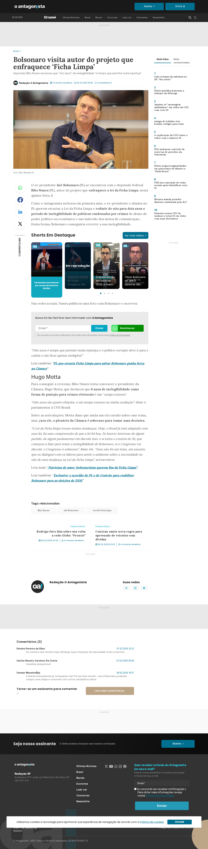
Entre (179, 6)
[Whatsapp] (115, 766)
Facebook (20, 200)
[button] (101, 293)
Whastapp (20, 187)
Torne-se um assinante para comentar (47, 689)
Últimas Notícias (71, 18)
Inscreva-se (127, 328)
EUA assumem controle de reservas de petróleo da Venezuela (168, 152)
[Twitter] (106, 766)
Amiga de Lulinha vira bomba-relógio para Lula (170, 123)
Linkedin (20, 212)
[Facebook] (124, 766)
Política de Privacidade (120, 335)
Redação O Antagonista (33, 83)
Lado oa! (127, 18)
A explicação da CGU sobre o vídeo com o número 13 (169, 137)
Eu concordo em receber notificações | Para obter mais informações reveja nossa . (64, 335)
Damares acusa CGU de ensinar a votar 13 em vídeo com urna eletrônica (171, 216)
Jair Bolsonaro (71, 511)
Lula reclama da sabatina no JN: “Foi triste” (171, 78)
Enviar (99, 328)
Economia (112, 18)
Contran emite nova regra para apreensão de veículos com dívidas (118, 524)
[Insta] (120, 766)
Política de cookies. (152, 822)
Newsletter (159, 18)
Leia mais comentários (109, 691)
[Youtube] (111, 766)
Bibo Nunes (44, 511)
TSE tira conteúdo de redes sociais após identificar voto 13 (171, 185)
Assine (148, 6)
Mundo (98, 18)
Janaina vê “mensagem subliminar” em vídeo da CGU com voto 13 (170, 108)
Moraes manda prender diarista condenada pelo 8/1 (169, 201)
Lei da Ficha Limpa (102, 511)
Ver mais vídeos (134, 235)
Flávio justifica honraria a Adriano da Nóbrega (167, 93)
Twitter (20, 224)
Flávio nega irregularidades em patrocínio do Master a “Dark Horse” (171, 169)
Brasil (87, 18)
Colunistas (142, 18)
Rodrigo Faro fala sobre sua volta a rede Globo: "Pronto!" (58, 524)
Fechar (179, 822)
